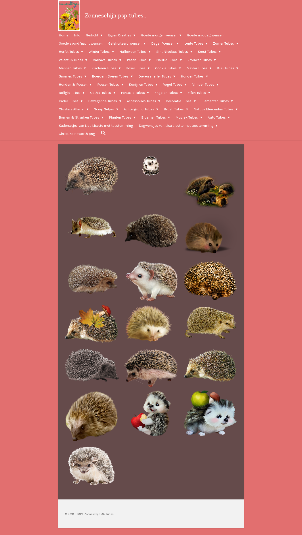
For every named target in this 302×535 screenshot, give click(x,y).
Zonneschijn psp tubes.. (115, 15)
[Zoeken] (103, 133)
